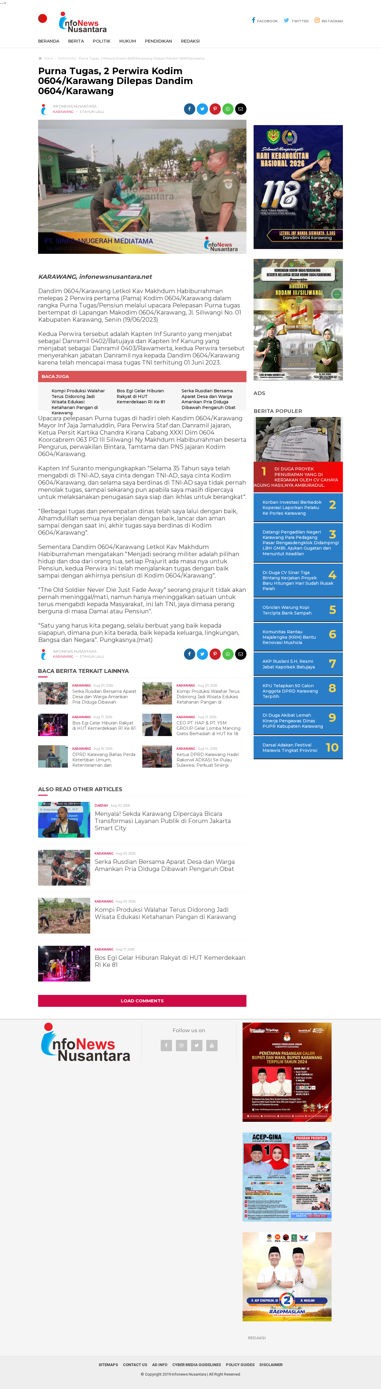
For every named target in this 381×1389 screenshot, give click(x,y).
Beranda (48, 41)
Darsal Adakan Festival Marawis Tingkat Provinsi (290, 747)
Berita (76, 41)
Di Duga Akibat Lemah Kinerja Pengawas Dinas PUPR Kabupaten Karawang (293, 721)
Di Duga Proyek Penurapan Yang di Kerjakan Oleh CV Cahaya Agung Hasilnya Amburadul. (296, 477)
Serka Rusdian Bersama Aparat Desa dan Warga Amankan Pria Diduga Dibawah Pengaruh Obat (208, 399)
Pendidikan (158, 41)
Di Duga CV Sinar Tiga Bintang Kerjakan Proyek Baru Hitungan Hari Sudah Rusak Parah (298, 581)
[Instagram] (181, 1045)
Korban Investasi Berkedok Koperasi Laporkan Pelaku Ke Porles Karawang (292, 508)
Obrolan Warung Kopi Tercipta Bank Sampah (287, 610)
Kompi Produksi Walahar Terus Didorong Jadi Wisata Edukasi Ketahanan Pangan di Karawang (78, 402)
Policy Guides (240, 1364)
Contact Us (135, 1364)
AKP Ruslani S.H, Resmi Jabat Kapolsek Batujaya (289, 664)
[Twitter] (196, 1045)
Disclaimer (271, 1364)
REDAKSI (190, 41)
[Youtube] (212, 1045)
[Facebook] (166, 1045)
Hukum (127, 41)
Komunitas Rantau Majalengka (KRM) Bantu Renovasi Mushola (289, 637)
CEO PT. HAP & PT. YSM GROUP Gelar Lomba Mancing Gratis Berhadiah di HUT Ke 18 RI (194, 731)
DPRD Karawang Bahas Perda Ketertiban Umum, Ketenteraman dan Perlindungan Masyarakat (89, 763)
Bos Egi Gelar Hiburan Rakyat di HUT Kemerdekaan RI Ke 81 (141, 396)
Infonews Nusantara (189, 1374)
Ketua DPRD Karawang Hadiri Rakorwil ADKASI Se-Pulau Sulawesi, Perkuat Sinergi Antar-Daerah (193, 763)
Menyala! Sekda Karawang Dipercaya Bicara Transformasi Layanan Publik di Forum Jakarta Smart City (163, 821)
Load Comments (142, 1001)
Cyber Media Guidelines (196, 1364)
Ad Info (159, 1364)
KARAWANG (63, 112)
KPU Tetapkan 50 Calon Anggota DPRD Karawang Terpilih (290, 691)
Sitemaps (108, 1364)
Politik (101, 41)
